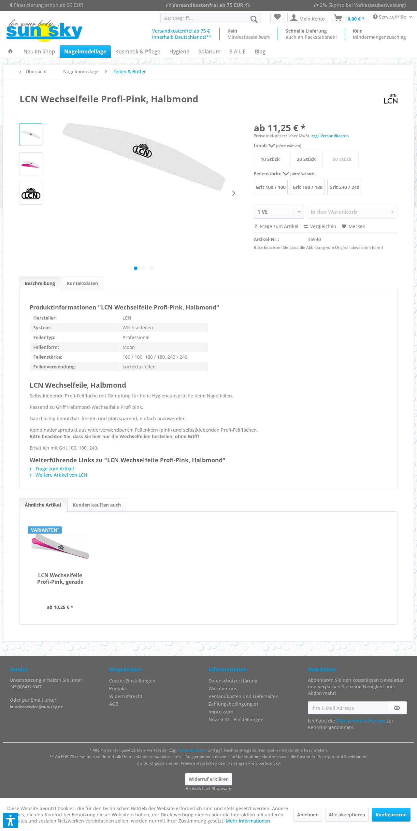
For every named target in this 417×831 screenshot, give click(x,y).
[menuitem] (210, 18)
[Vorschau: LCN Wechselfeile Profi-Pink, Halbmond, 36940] (31, 134)
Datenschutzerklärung (232, 681)
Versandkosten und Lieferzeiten (243, 696)
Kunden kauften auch (97, 505)
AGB (113, 704)
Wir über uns (222, 688)
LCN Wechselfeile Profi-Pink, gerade (60, 578)
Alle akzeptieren (347, 814)
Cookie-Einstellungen (132, 681)
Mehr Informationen (248, 821)
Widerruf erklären (209, 779)
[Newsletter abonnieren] (397, 707)
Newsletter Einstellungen (236, 719)
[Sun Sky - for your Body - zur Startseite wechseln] (44, 30)
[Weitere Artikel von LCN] (390, 99)
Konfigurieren (391, 814)
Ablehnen (308, 814)
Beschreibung (40, 283)
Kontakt (117, 688)
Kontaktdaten (82, 283)
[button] (10, 820)
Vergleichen (322, 226)
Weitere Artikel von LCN (60, 475)
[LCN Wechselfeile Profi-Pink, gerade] (60, 546)
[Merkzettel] (277, 18)
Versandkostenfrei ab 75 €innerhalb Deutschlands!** (181, 34)
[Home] (10, 51)
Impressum (220, 712)
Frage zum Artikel (278, 226)
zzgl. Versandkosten (330, 135)
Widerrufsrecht (125, 696)
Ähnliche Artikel (43, 505)
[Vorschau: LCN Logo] (31, 193)
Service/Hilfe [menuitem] (393, 17)
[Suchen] (254, 19)
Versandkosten (192, 750)
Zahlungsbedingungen (233, 704)
